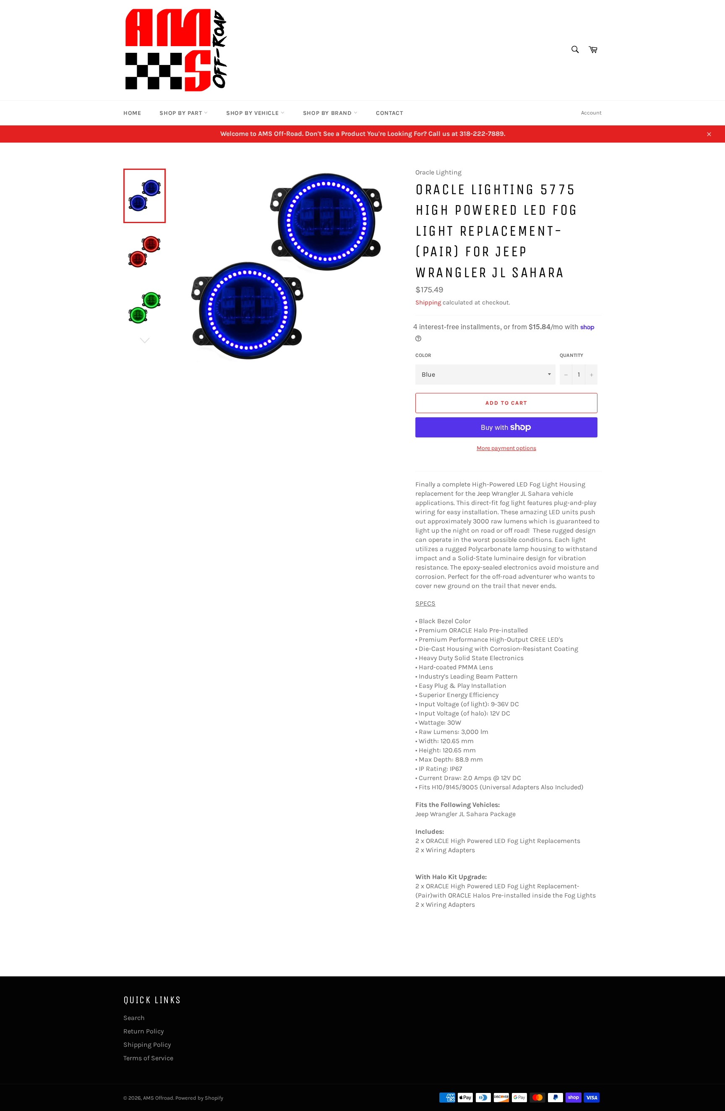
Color (423, 355)
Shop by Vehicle (253, 113)
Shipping (428, 302)
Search (134, 1018)
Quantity (571, 355)
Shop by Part (181, 113)
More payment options (506, 448)
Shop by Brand (328, 113)
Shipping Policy (147, 1045)
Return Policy (143, 1031)
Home (132, 113)
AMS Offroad (158, 1098)
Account (591, 112)
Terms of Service (148, 1058)
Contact (389, 113)
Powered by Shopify (199, 1098)
